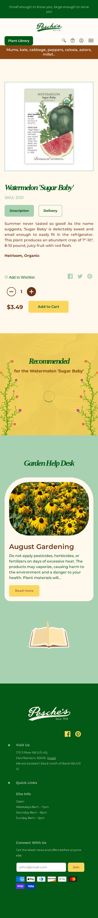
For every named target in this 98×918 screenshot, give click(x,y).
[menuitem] (64, 40)
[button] (64, 40)
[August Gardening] (49, 510)
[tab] (19, 211)
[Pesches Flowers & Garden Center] (49, 27)
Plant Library (18, 41)
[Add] (31, 291)
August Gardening (41, 546)
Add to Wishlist (21, 277)
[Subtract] (11, 291)
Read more (24, 591)
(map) (51, 758)
